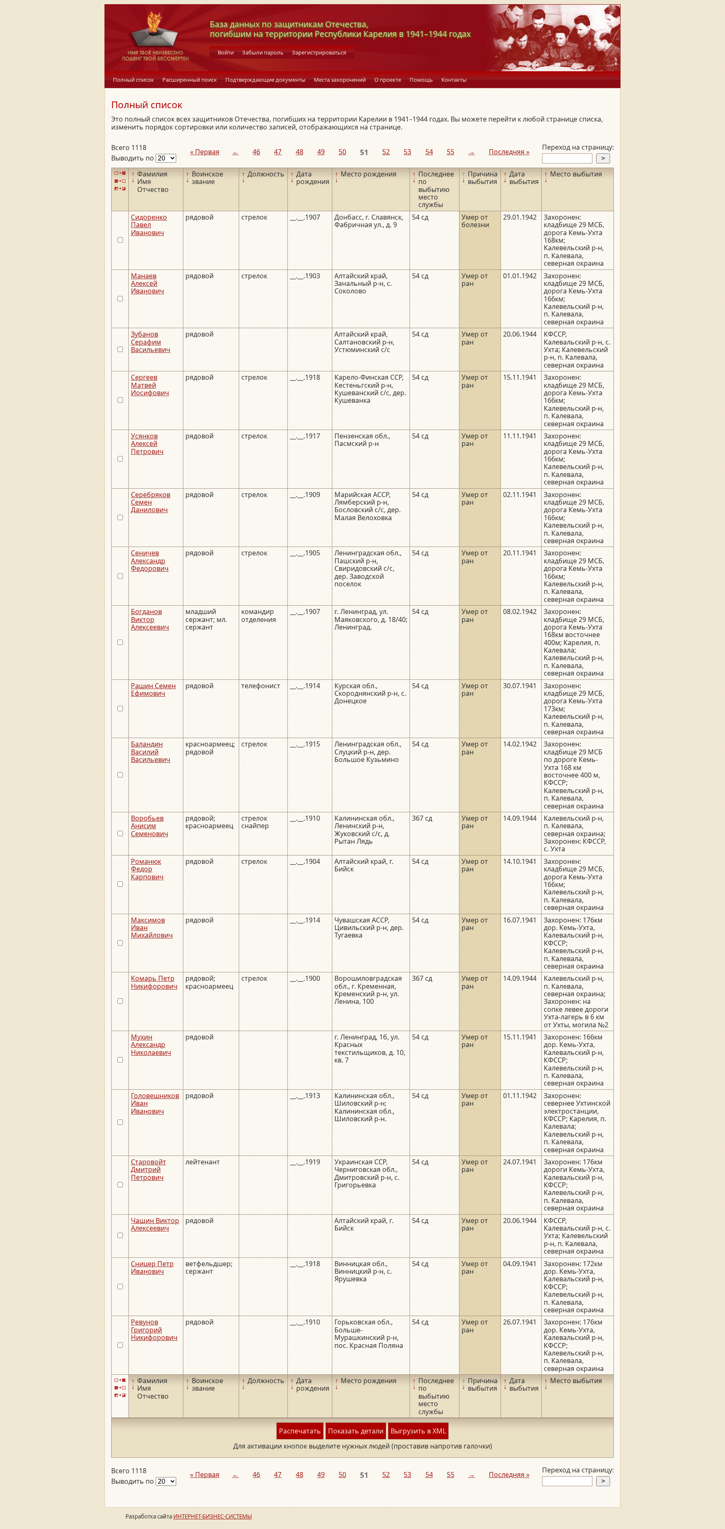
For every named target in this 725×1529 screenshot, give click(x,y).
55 (450, 151)
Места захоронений (340, 79)
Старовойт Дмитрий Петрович (148, 1169)
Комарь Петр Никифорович (154, 982)
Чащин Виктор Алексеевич (155, 1224)
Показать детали (355, 1431)
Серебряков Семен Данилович (150, 502)
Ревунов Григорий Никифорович (154, 1329)
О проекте (387, 79)
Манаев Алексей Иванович (147, 283)
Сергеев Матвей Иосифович (150, 385)
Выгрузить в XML (418, 1431)
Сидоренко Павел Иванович (149, 225)
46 (256, 151)
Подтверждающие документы (265, 79)
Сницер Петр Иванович (152, 1267)
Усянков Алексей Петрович (147, 443)
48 (299, 151)
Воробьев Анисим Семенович (149, 826)
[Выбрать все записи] (120, 173)
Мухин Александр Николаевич (151, 1044)
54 (429, 151)
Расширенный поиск (189, 79)
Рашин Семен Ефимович (153, 689)
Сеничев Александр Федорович (150, 560)
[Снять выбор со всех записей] (120, 181)
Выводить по (133, 158)
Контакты (454, 79)
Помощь (421, 79)
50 (342, 151)
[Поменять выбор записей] (120, 189)
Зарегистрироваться (319, 52)
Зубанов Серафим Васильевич (150, 341)
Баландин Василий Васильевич (150, 751)
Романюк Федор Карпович (147, 869)
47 (278, 151)
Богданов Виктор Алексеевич (150, 619)
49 (321, 151)
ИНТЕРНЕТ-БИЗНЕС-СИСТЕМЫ (212, 1516)
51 (364, 152)
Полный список (133, 79)
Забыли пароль (263, 52)
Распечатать (300, 1431)
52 (386, 151)
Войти (226, 52)
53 (407, 151)
